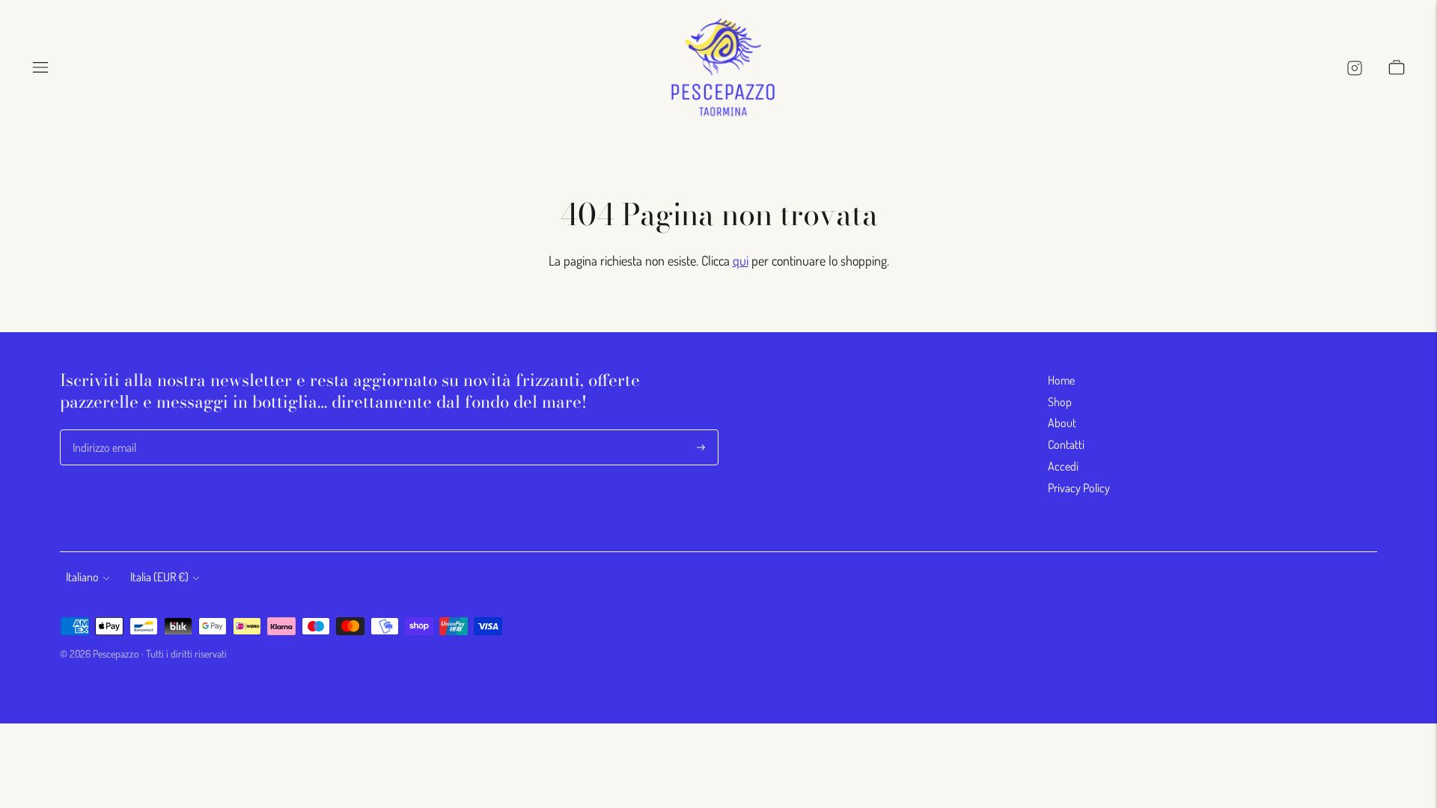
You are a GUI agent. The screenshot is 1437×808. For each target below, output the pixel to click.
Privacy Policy (1079, 487)
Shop (1060, 401)
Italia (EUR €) (159, 576)
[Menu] (40, 67)
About (1062, 422)
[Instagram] (1354, 67)
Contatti (1066, 444)
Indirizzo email (104, 430)
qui (740, 260)
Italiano (82, 576)
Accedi (1063, 466)
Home (1061, 380)
